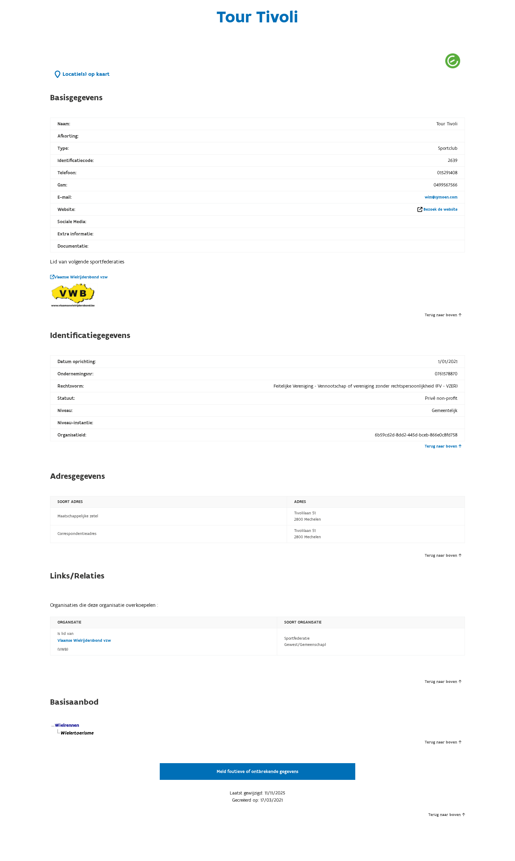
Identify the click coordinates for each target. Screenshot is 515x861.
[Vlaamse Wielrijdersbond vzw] (74, 295)
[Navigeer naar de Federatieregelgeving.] (452, 60)
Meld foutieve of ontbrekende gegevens (257, 771)
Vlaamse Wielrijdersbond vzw (81, 277)
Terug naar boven (441, 315)
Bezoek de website (440, 209)
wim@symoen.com (441, 197)
